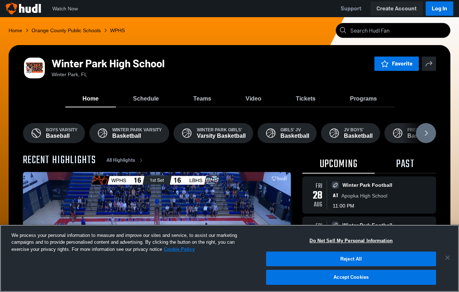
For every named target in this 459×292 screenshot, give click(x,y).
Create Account (397, 8)
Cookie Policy (179, 249)
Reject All (351, 259)
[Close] (447, 258)
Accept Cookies (351, 277)
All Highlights (121, 160)
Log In (439, 8)
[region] (229, 258)
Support (351, 8)
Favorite (402, 63)
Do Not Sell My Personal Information (351, 240)
